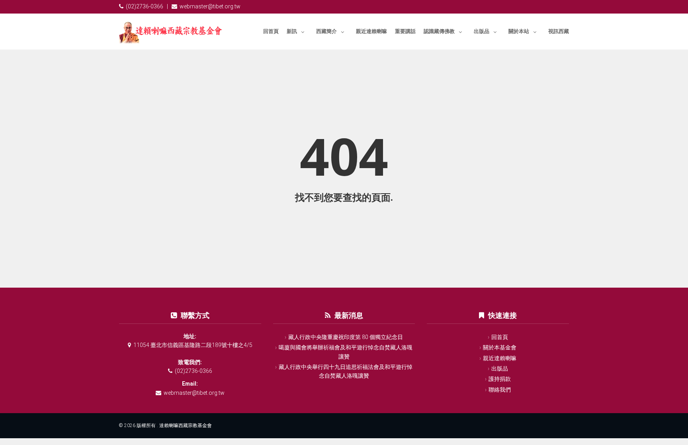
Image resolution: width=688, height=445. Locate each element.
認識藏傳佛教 (439, 31)
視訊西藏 (558, 31)
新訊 (292, 31)
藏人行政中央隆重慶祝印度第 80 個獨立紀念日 (345, 337)
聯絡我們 (500, 389)
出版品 (481, 31)
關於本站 (518, 31)
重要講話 (405, 31)
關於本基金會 (499, 347)
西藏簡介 (326, 31)
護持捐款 (500, 379)
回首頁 (271, 31)
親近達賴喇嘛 (371, 31)
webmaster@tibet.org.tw (210, 6)
